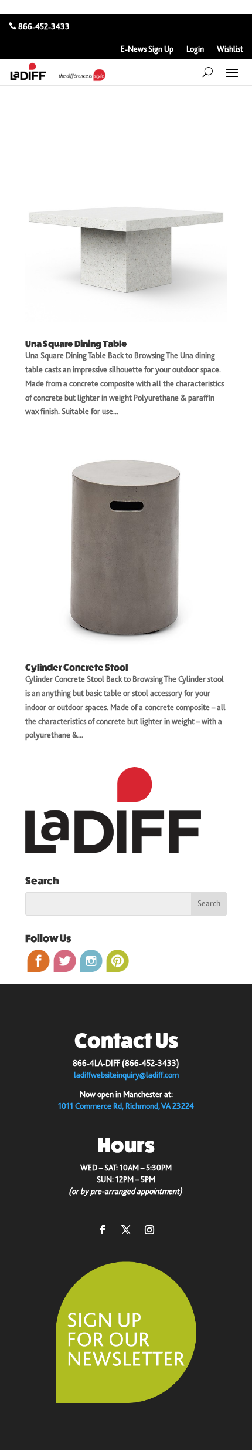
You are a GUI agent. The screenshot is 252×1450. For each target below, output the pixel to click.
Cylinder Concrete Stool (76, 667)
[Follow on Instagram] (149, 1229)
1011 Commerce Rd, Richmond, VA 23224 (126, 1106)
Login (195, 49)
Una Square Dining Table (76, 343)
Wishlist (230, 49)
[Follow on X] (126, 1229)
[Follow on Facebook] (102, 1229)
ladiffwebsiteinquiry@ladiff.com (126, 1074)
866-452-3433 (44, 26)
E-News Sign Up (147, 49)
